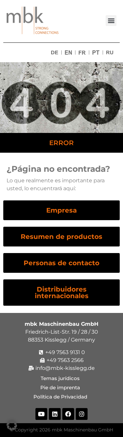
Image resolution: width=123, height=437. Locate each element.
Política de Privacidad (61, 397)
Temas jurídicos (61, 378)
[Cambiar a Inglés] (68, 52)
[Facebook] (68, 414)
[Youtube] (41, 414)
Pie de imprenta (61, 387)
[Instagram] (82, 414)
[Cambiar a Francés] (82, 52)
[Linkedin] (55, 414)
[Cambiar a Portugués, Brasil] (96, 52)
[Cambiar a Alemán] (55, 52)
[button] (111, 20)
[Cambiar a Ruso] (110, 52)
